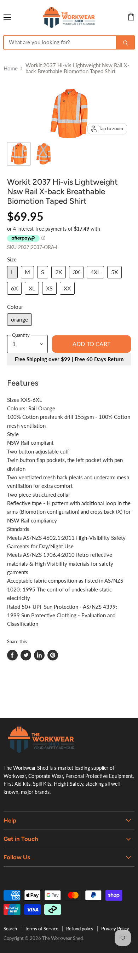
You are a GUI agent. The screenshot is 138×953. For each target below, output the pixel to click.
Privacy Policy (115, 928)
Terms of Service (41, 928)
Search (10, 928)
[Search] (125, 42)
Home (11, 68)
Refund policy (79, 928)
